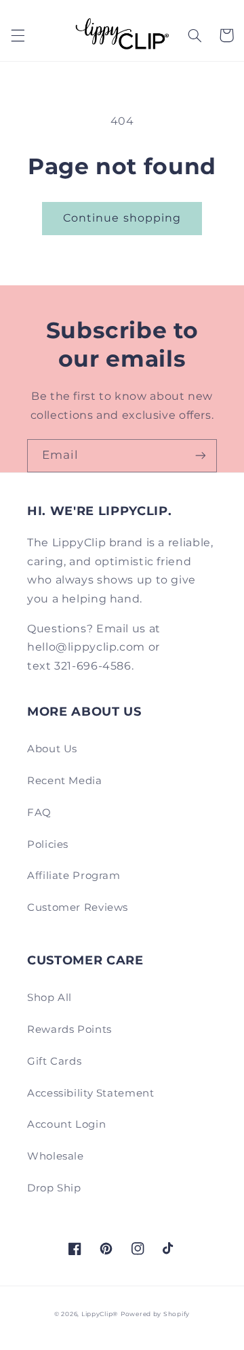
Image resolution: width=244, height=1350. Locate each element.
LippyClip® (99, 1314)
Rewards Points (69, 1029)
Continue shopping (122, 217)
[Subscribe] (200, 455)
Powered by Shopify (155, 1314)
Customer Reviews (77, 907)
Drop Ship (54, 1188)
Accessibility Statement (91, 1093)
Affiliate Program (74, 876)
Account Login (66, 1124)
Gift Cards (54, 1061)
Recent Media (64, 781)
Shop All (49, 997)
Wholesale (55, 1156)
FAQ (39, 812)
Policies (47, 844)
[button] (17, 35)
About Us (52, 749)
